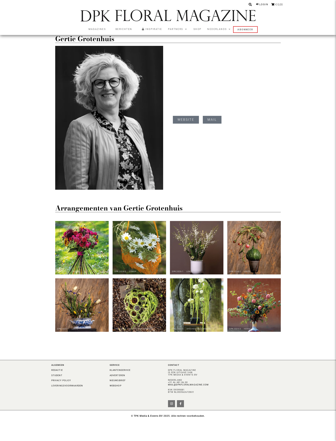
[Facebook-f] (180, 403)
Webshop (116, 385)
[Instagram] (171, 403)
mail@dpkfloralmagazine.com (188, 384)
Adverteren (117, 375)
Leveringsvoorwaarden (67, 385)
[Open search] (250, 4)
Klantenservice (120, 370)
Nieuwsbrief (118, 380)
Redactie (57, 370)
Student (56, 375)
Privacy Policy (61, 380)
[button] (178, 29)
